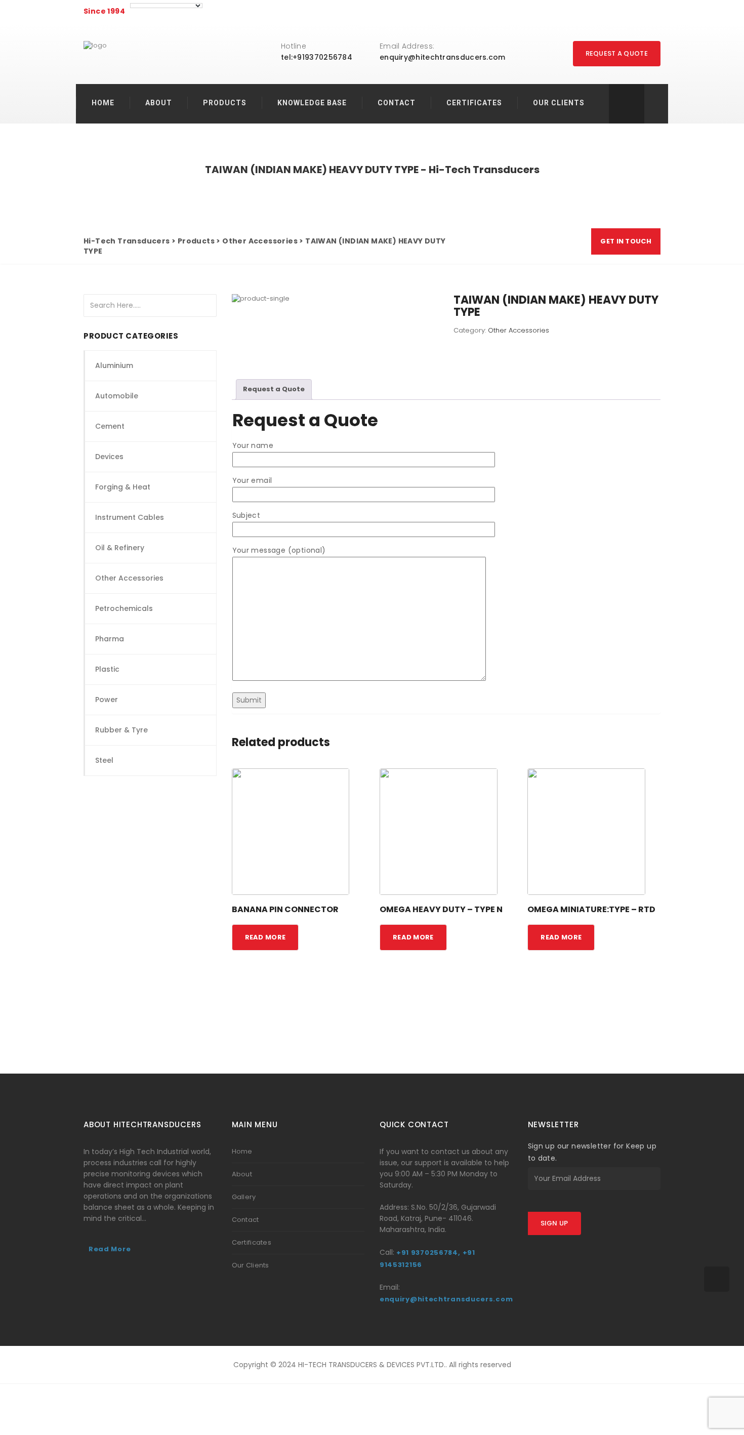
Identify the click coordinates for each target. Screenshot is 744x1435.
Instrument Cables (129, 517)
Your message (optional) (279, 550)
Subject (246, 515)
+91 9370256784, (428, 1252)
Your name (253, 445)
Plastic (107, 669)
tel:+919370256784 (316, 57)
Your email (252, 480)
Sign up (554, 1223)
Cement (110, 426)
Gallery (244, 1197)
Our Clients (250, 1265)
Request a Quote (274, 389)
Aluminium (114, 365)
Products (224, 103)
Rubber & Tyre (121, 730)
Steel (104, 760)
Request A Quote (617, 53)
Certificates (474, 103)
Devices (109, 457)
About (158, 103)
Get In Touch (625, 241)
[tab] (274, 389)
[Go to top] (716, 1279)
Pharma (109, 639)
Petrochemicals (124, 608)
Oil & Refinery (119, 548)
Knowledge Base (312, 103)
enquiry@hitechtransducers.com (443, 57)
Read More (110, 1249)
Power (106, 699)
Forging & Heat (122, 487)
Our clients (559, 103)
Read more (265, 937)
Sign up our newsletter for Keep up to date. (592, 1152)
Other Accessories (129, 578)
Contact (397, 103)
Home (103, 103)
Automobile (116, 396)
